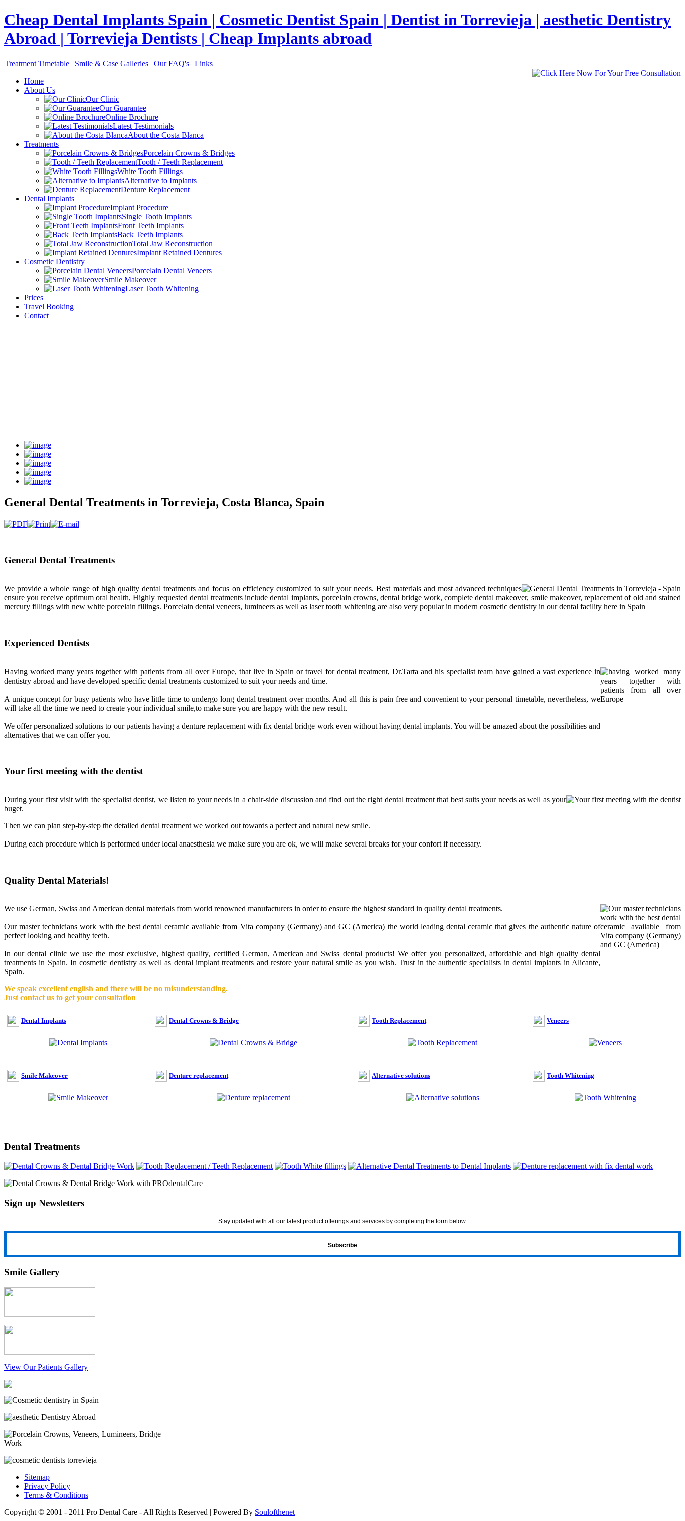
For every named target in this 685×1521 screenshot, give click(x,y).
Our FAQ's (171, 63)
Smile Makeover (44, 1075)
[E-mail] (64, 524)
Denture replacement (198, 1075)
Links (204, 63)
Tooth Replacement (399, 1020)
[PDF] (15, 524)
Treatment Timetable (37, 63)
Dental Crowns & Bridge (204, 1020)
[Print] (38, 524)
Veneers (558, 1020)
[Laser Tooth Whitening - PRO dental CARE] (8, 1385)
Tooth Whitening (570, 1075)
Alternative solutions (401, 1075)
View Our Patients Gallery (46, 1367)
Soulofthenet (275, 1512)
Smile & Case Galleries (111, 63)
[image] (37, 445)
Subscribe (342, 1245)
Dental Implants (43, 1020)
